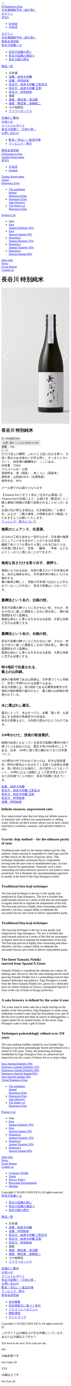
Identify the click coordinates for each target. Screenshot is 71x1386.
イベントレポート (13, 125)
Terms (12, 1176)
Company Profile (18, 1173)
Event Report (9, 266)
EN (7, 17)
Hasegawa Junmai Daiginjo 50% (21, 246)
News (4, 263)
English (13, 23)
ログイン (7, 13)
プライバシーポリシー (23, 1309)
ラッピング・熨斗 (20, 143)
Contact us (7, 270)
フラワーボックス (20, 111)
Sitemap (13, 1186)
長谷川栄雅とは (11, 45)
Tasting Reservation (12, 157)
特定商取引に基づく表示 (25, 1305)
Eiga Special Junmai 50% (20, 233)
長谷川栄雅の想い (20, 51)
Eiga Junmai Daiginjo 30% (21, 226)
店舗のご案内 (10, 117)
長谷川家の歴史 (19, 59)
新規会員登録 (10, 41)
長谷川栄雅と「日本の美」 (18, 129)
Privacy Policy (17, 1179)
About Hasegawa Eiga (10, 181)
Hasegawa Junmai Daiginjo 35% (21, 239)
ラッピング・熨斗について (18, 521)
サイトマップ (17, 1317)
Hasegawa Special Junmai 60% (20, 252)
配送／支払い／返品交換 (25, 139)
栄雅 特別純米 (19, 80)
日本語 (13, 27)
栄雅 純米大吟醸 (20, 76)
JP (2, 17)
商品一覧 (7, 66)
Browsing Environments (23, 1182)
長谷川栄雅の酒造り (22, 55)
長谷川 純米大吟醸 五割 (25, 88)
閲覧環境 (14, 1313)
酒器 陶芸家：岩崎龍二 (25, 103)
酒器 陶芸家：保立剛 (23, 99)
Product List (8, 215)
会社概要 (14, 1301)
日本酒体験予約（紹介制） (18, 9)
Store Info (7, 260)
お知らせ (7, 121)
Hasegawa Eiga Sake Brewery (18, 201)
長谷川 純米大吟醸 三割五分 (28, 84)
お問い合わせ (10, 133)
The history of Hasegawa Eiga (18, 207)
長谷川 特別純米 (20, 92)
